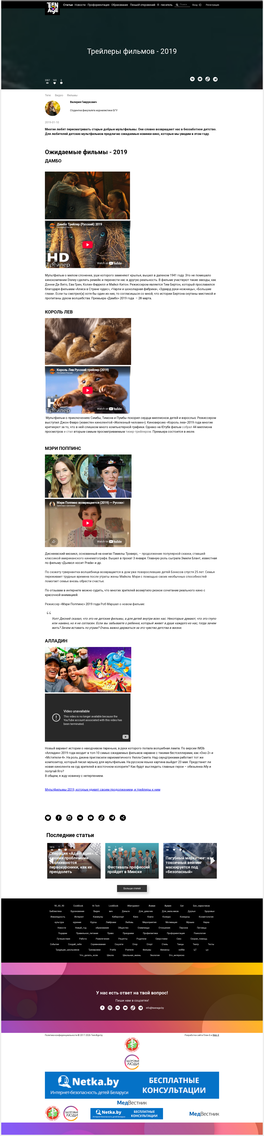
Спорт (150, 944)
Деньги (126, 911)
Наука (206, 922)
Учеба (113, 950)
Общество (123, 928)
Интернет (79, 917)
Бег (182, 906)
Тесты (211, 944)
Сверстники (161, 939)
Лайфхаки (111, 922)
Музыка (190, 922)
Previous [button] (51, 861)
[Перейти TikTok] (207, 79)
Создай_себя (75, 944)
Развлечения (102, 939)
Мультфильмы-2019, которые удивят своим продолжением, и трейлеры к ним (102, 789)
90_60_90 (59, 906)
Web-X (216, 1035)
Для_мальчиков (170, 911)
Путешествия (63, 939)
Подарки (62, 933)
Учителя (129, 950)
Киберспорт (118, 917)
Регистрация (212, 5)
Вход (195, 5)
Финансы (164, 950)
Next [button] (213, 861)
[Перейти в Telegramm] (215, 79)
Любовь (129, 922)
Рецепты (122, 939)
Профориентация (176, 933)
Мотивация (171, 922)
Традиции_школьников (67, 950)
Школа (110, 955)
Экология (155, 955)
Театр (196, 944)
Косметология (206, 917)
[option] (74, 861)
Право (110, 933)
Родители (141, 939)
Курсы (93, 922)
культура (59, 922)
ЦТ (195, 950)
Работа (83, 939)
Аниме (152, 906)
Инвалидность (58, 917)
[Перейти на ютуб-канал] (200, 79)
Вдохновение (77, 911)
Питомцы (201, 928)
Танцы (180, 944)
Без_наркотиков (201, 906)
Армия (168, 906)
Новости (62, 928)
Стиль (165, 944)
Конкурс (167, 917)
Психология (200, 933)
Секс (179, 939)
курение (77, 922)
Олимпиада (143, 928)
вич (111, 911)
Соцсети (119, 944)
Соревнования (98, 944)
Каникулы (98, 917)
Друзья (191, 911)
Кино (135, 917)
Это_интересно (176, 955)
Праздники (128, 933)
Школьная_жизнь (132, 955)
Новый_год (80, 928)
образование (102, 928)
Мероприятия (149, 922)
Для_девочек (146, 911)
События (54, 944)
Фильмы (72, 95)
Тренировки (94, 950)
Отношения (164, 928)
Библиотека (56, 911)
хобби (182, 950)
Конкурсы (185, 917)
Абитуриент (133, 906)
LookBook (113, 906)
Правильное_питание (87, 933)
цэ (207, 950)
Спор (135, 944)
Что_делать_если (89, 955)
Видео (59, 95)
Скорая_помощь (199, 939)
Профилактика (150, 933)
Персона (183, 928)
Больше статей (132, 888)
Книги (150, 917)
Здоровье (210, 911)
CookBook (78, 906)
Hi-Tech (96, 906)
